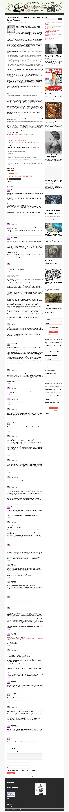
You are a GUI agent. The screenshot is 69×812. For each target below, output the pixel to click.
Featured (47, 42)
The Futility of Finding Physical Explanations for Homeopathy (53, 181)
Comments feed (9, 804)
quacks (44, 13)
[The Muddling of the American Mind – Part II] (53, 257)
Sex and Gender (14, 13)
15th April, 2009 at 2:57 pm (14, 399)
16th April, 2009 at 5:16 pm (14, 545)
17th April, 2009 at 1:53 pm (14, 650)
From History (58, 13)
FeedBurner (56, 334)
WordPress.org (9, 806)
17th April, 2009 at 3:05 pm (14, 682)
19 (52, 306)
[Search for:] (53, 320)
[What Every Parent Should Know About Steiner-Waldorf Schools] (53, 53)
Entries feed (9, 802)
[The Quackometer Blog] (34, 12)
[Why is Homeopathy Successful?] (53, 119)
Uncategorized (21, 22)
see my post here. (10, 730)
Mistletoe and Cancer (13, 173)
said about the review (35, 147)
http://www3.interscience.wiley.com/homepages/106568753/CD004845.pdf (20, 134)
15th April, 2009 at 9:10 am (14, 264)
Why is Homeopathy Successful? (53, 121)
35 (54, 157)
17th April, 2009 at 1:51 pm (14, 634)
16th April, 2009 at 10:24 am (14, 507)
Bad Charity (50, 13)
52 (53, 183)
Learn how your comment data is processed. (28, 776)
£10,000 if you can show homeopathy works (17, 172)
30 (25, 22)
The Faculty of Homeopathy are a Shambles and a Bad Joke (20, 176)
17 (53, 261)
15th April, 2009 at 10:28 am (14, 276)
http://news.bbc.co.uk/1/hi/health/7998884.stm (15, 268)
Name (8, 760)
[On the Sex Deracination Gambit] (53, 302)
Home (7, 13)
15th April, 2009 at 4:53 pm (14, 460)
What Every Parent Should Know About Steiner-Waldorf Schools (53, 57)
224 (53, 122)
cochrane (11, 179)
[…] (58, 64)
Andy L (16, 22)
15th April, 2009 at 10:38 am (14, 324)
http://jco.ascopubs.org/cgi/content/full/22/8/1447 (16, 140)
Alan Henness (47, 339)
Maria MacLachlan (48, 345)
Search (46, 17)
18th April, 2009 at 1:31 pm (14, 726)
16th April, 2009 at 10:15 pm (14, 582)
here (25, 490)
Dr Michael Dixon (11, 100)
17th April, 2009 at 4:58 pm (14, 707)
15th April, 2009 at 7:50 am (14, 190)
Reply (9, 219)
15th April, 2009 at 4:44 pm (14, 436)
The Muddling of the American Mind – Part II (53, 259)
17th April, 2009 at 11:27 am (14, 608)
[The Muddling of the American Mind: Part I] (53, 280)
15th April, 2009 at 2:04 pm (14, 370)
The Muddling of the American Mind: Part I (53, 282)
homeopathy (29, 13)
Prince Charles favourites (35, 102)
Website (8, 767)
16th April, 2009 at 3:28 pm (14, 522)
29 (52, 237)
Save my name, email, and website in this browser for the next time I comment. (22, 770)
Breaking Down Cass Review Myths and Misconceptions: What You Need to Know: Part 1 (53, 234)
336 (53, 94)
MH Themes (21, 809)
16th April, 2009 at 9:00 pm (14, 565)
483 (54, 59)
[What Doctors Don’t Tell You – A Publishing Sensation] (53, 90)
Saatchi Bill (22, 13)
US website (15, 572)
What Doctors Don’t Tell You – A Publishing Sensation (53, 92)
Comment (8, 752)
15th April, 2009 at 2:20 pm (14, 388)
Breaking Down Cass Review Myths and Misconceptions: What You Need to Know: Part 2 (53, 212)
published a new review (29, 25)
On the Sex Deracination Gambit (51, 304)
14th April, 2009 (10, 22)
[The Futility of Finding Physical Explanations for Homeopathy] (53, 178)
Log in (8, 800)
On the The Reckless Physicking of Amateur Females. (53, 155)
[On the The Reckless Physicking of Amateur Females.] (53, 152)
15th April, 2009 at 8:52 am (14, 224)
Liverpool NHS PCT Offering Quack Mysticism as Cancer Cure (20, 175)
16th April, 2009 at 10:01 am (14, 487)
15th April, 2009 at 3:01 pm (14, 409)
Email (8, 764)
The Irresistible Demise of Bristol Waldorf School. (53, 34)
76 (52, 285)
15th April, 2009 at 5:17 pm (14, 477)
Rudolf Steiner (37, 13)
